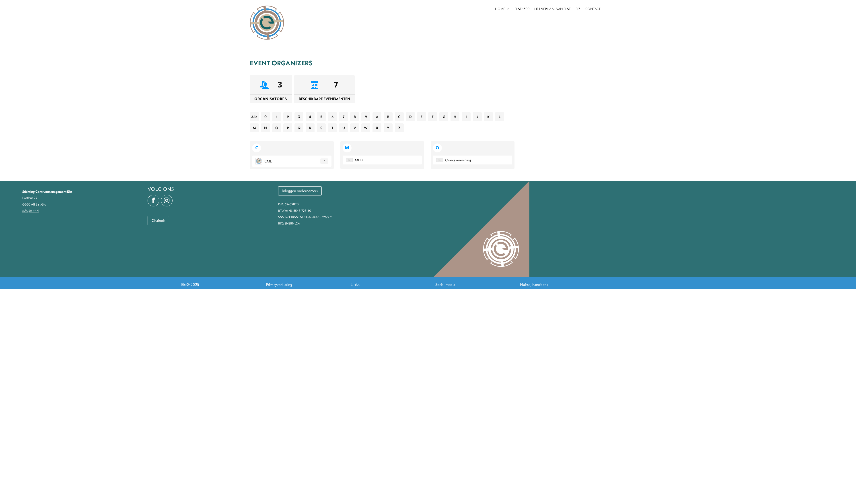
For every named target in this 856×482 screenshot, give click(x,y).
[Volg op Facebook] (153, 200)
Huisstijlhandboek (534, 284)
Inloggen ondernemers (300, 190)
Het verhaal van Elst (552, 9)
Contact (593, 9)
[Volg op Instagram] (167, 200)
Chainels (158, 220)
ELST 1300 (521, 9)
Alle (254, 116)
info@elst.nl (30, 211)
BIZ (578, 9)
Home (500, 9)
